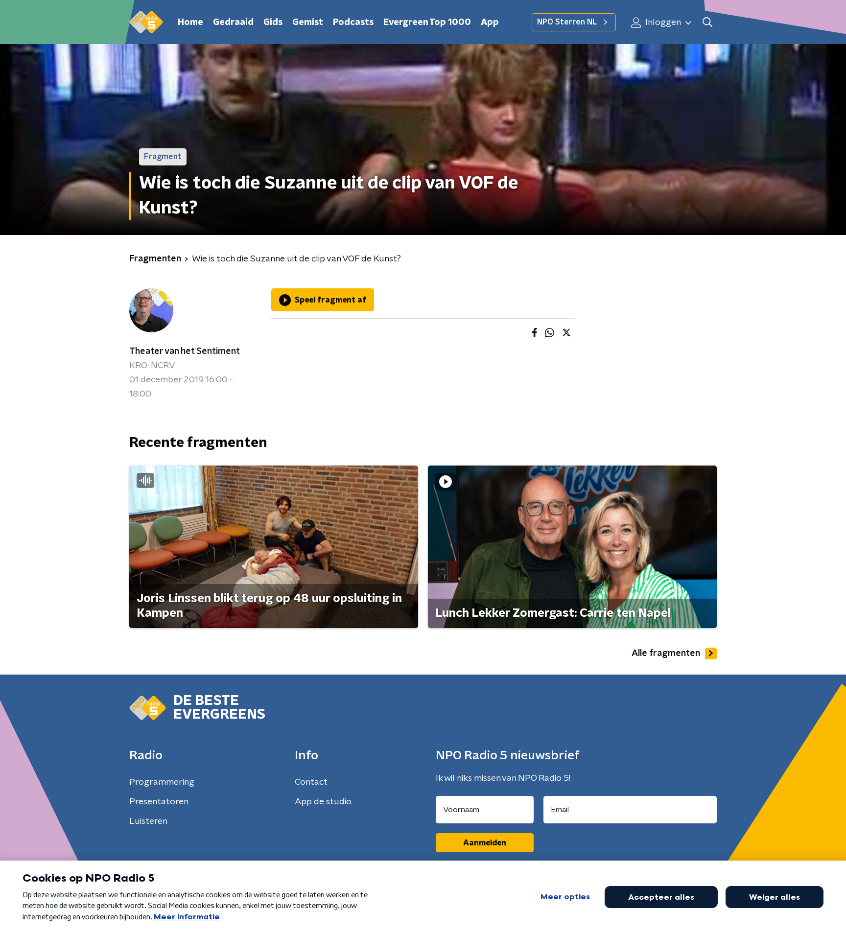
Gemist (307, 22)
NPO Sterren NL (567, 22)
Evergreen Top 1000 (427, 22)
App (490, 22)
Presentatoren (158, 801)
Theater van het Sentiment (184, 351)
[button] (707, 22)
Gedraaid (233, 22)
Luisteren (148, 821)
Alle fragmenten (666, 653)
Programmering (161, 782)
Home (190, 22)
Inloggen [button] (662, 22)
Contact (311, 782)
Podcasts (353, 22)
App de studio (323, 801)
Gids (272, 22)
